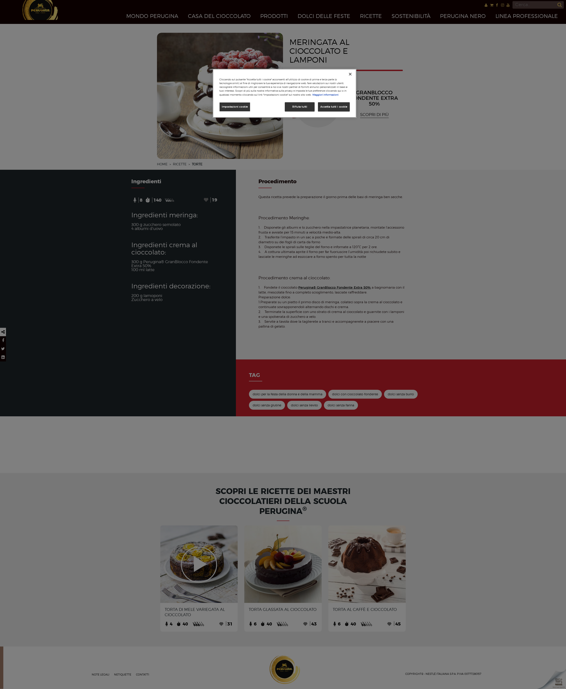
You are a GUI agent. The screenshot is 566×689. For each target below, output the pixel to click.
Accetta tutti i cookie (333, 106)
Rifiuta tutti (299, 106)
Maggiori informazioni (325, 94)
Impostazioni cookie (235, 106)
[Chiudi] (350, 74)
